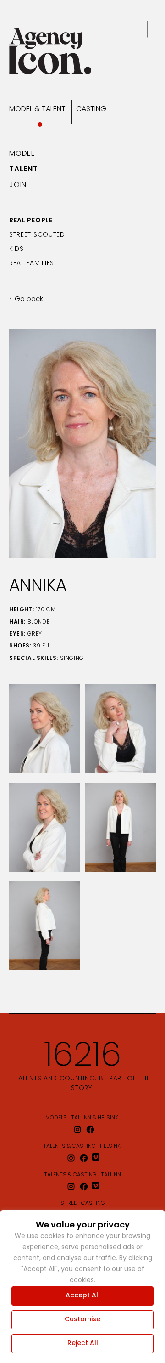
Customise (82, 1319)
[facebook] (90, 1129)
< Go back (26, 299)
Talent (23, 169)
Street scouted (37, 235)
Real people (31, 221)
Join (18, 185)
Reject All (82, 1343)
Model (21, 154)
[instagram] (77, 1129)
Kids (16, 249)
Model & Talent (37, 109)
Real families (31, 264)
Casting (91, 109)
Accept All (83, 1295)
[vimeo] (96, 1158)
